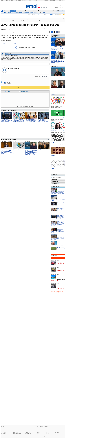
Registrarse (61, 7)
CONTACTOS (27, 432)
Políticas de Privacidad (24, 436)
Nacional (6, 10)
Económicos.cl (47, 0)
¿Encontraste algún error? (26, 47)
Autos (30, 0)
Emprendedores (15, 12)
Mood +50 (27, 141)
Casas (53, 0)
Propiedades (34, 0)
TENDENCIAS (15, 428)
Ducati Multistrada (60, 268)
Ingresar (56, 7)
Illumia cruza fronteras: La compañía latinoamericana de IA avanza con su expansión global (19, 151)
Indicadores (36, 12)
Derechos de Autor (17, 436)
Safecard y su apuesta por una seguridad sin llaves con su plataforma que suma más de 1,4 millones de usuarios (57, 61)
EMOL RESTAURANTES (17, 433)
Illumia (14, 141)
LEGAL (38, 433)
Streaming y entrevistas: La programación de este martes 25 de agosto (25, 20)
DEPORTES (3, 431)
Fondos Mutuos (26, 12)
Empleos (40, 0)
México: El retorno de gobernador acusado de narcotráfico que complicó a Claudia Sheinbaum (57, 90)
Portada (5, 12)
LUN (46, 431)
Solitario (53, 155)
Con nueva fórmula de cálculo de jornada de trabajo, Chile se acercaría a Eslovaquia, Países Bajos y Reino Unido (43, 121)
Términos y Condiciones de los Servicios (35, 436)
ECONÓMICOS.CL (58, 428)
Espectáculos (33, 10)
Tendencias (40, 10)
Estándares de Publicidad (47, 436)
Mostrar (32, 3)
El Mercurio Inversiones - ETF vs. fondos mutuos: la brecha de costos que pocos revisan (6, 152)
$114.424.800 (60, 288)
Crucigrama (53, 130)
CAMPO (47, 428)
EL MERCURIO (39, 431)
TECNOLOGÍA (3, 433)
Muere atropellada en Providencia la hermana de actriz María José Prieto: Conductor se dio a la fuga (57, 210)
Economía (13, 10)
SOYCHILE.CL (48, 433)
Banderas (53, 104)
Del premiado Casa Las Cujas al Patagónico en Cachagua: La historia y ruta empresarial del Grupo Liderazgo (57, 48)
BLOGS (38, 432)
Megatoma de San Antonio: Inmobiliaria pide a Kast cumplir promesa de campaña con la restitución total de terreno (57, 237)
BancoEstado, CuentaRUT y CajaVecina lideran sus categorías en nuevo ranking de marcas (43, 151)
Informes (31, 12)
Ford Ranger (59, 262)
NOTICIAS (3, 428)
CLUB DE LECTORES (41, 428)
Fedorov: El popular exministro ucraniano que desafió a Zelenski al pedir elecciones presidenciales (58, 77)
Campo (19, 0)
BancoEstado (41, 141)
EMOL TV (14, 431)
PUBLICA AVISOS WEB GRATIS (58, 258)
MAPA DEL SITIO (28, 433)
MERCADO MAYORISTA (57, 433)
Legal (16, 0)
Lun (62, 0)
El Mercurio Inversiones (6, 141)
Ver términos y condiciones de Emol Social (25, 106)
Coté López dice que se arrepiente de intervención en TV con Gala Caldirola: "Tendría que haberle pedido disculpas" (57, 230)
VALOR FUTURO (58, 431)
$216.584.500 (54, 280)
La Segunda (58, 0)
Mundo (26, 10)
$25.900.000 (60, 263)
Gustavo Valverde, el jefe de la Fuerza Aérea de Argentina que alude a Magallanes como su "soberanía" (57, 223)
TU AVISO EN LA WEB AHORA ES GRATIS (57, 292)
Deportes (20, 10)
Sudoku (52, 168)
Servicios (53, 10)
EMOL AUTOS (27, 428)
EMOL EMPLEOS (28, 431)
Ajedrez (52, 142)
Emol (2, 0)
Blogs (12, 0)
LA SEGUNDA (48, 432)
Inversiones (24, 0)
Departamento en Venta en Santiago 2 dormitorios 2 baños (61, 286)
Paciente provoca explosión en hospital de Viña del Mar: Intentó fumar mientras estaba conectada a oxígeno (58, 198)
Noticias (9, 12)
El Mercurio (7, 0)
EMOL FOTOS (15, 432)
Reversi (52, 117)
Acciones (20, 12)
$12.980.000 (60, 270)
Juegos (53, 94)
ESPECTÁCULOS (4, 432)
